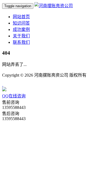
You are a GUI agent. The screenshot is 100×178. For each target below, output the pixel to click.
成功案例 (21, 29)
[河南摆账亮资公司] (53, 5)
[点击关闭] (2, 84)
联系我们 (21, 42)
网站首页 (21, 16)
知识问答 (21, 23)
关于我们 (21, 36)
